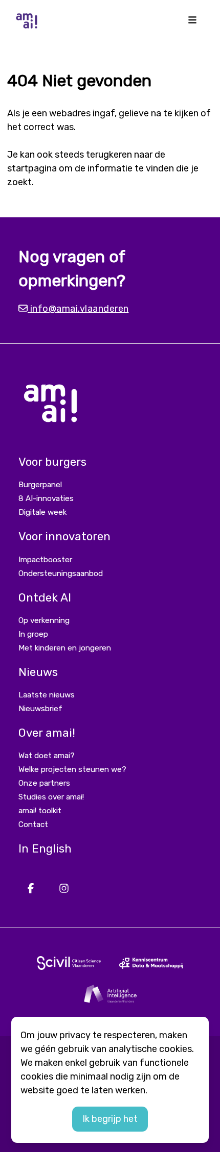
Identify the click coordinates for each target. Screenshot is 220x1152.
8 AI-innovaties (46, 498)
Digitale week (42, 512)
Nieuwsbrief (40, 708)
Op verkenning (44, 620)
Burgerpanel (40, 484)
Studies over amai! (51, 797)
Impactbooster (45, 559)
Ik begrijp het (110, 1118)
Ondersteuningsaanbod (60, 573)
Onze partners (44, 783)
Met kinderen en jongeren (64, 648)
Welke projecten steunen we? (72, 769)
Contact (33, 824)
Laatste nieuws (46, 694)
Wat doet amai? (46, 755)
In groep (33, 634)
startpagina (32, 168)
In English (45, 849)
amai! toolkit (39, 810)
